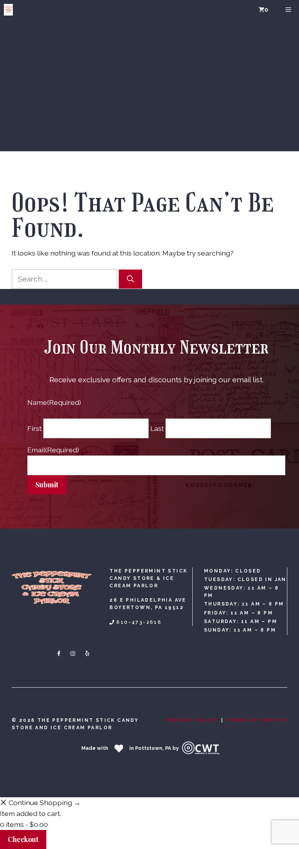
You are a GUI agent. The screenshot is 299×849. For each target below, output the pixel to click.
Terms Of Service (256, 720)
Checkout (23, 839)
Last (157, 428)
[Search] (130, 279)
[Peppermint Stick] (8, 9)
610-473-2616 (139, 622)
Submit (46, 484)
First (34, 428)
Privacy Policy (192, 720)
